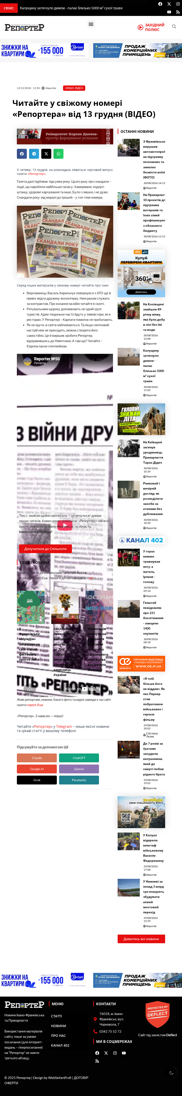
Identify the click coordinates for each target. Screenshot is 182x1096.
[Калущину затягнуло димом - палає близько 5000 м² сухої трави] (129, 357)
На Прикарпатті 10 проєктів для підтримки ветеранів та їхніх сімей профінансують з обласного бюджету (155, 212)
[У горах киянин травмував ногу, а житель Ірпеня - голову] (129, 557)
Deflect (171, 1035)
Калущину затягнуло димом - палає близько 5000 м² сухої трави (153, 366)
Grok (37, 780)
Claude (37, 758)
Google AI (37, 769)
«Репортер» (37, 174)
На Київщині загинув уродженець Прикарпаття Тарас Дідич (153, 452)
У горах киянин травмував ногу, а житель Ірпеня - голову (151, 566)
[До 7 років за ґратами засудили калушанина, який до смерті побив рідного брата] (129, 750)
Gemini (79, 769)
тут (91, 578)
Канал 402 (60, 1045)
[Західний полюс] (140, 27)
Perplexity (79, 780)
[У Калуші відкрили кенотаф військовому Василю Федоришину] (129, 841)
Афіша (69, 88)
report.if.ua (35, 705)
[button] (91, 24)
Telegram (64, 726)
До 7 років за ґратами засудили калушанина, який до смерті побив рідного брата (154, 759)
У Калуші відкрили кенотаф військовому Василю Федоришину (153, 847)
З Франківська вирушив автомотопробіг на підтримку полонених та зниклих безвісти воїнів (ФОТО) (155, 159)
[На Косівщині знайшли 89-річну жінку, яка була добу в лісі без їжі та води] (129, 310)
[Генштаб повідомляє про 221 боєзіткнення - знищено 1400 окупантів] (129, 609)
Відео (79, 88)
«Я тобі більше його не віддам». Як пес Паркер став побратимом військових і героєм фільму (154, 699)
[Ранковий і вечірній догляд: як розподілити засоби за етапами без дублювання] (129, 489)
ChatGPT (79, 758)
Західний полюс (154, 27)
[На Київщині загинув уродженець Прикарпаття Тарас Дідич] (129, 448)
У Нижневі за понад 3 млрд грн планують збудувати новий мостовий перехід (153, 896)
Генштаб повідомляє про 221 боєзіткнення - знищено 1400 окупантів (153, 618)
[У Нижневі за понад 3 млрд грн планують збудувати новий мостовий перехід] (129, 888)
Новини (58, 1026)
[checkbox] (171, 1072)
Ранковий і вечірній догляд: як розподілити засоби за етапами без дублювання (153, 498)
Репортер (42, 726)
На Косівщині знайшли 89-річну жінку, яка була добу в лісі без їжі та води (154, 316)
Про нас (58, 1035)
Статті (56, 1016)
